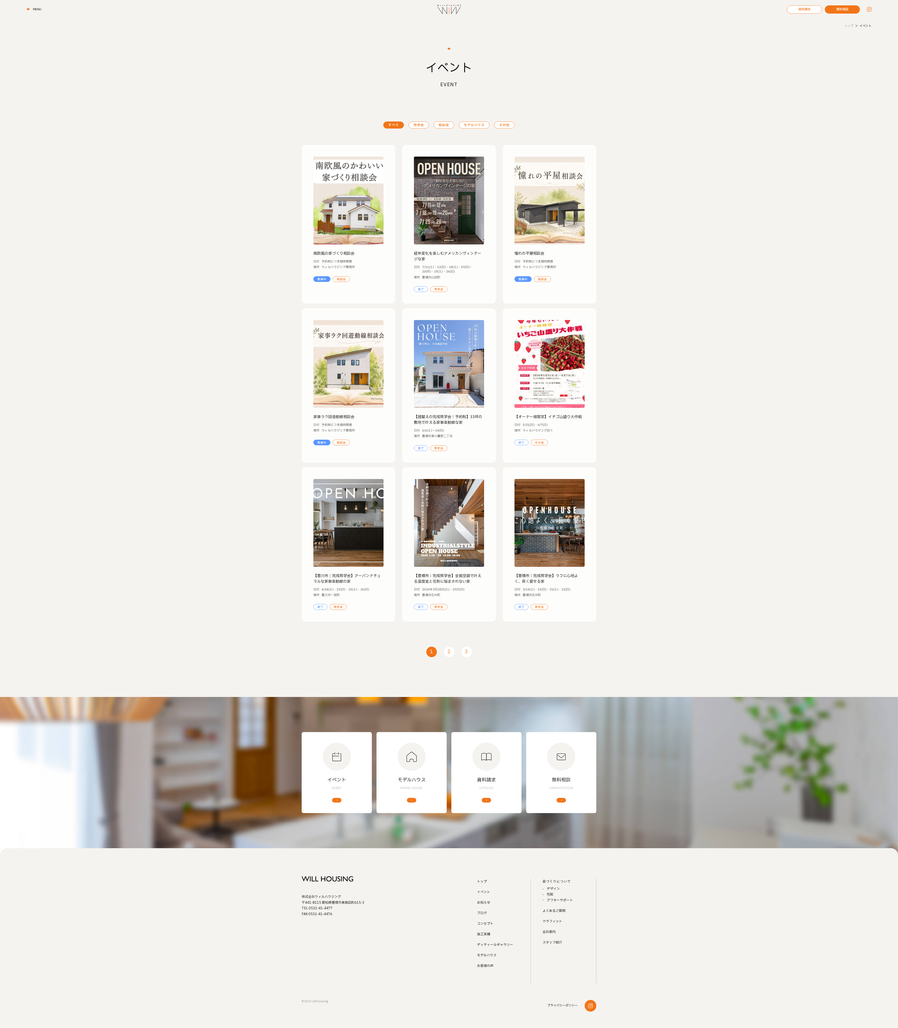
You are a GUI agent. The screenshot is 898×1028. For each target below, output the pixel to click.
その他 (504, 125)
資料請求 (804, 9)
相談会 (443, 125)
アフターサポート (560, 900)
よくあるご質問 (554, 910)
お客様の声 (485, 965)
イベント (483, 892)
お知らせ (483, 902)
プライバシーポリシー (562, 1005)
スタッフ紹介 (552, 942)
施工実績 (483, 934)
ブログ (482, 913)
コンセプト (485, 923)
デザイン (553, 888)
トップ (482, 881)
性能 (550, 894)
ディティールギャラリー (495, 944)
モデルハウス (474, 125)
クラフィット (552, 921)
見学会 (418, 125)
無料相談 (842, 9)
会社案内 (549, 931)
